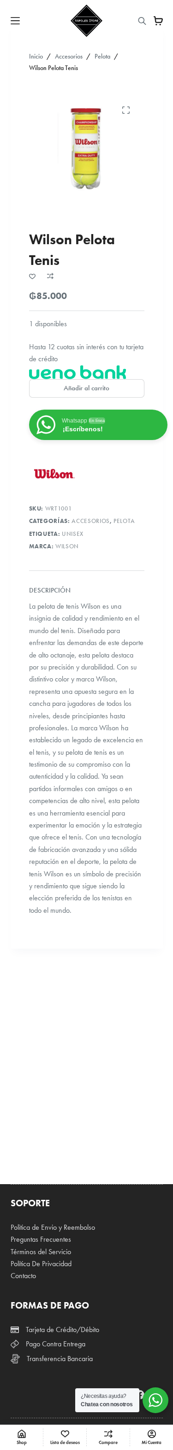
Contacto (23, 1275)
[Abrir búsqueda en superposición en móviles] (142, 21)
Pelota (124, 521)
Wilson (67, 546)
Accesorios (91, 521)
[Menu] (15, 20)
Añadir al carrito (86, 388)
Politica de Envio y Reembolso (53, 1227)
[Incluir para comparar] (50, 276)
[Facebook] (139, 1394)
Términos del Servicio (41, 1251)
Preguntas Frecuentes (41, 1239)
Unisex (73, 534)
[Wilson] (54, 473)
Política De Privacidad (41, 1263)
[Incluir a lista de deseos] (32, 276)
